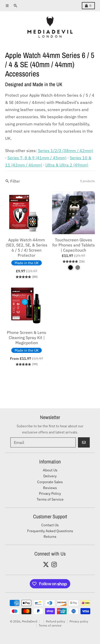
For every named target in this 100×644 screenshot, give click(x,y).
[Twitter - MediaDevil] (46, 564)
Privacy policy (78, 621)
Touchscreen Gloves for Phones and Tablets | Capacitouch (73, 245)
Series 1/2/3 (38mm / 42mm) (65, 150)
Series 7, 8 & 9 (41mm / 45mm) (36, 157)
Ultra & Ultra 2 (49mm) (66, 164)
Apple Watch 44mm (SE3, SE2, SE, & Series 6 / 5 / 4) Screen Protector (26, 247)
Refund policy (55, 621)
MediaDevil (29, 621)
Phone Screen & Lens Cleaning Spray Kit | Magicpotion (26, 337)
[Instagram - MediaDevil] (54, 564)
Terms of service (50, 625)
